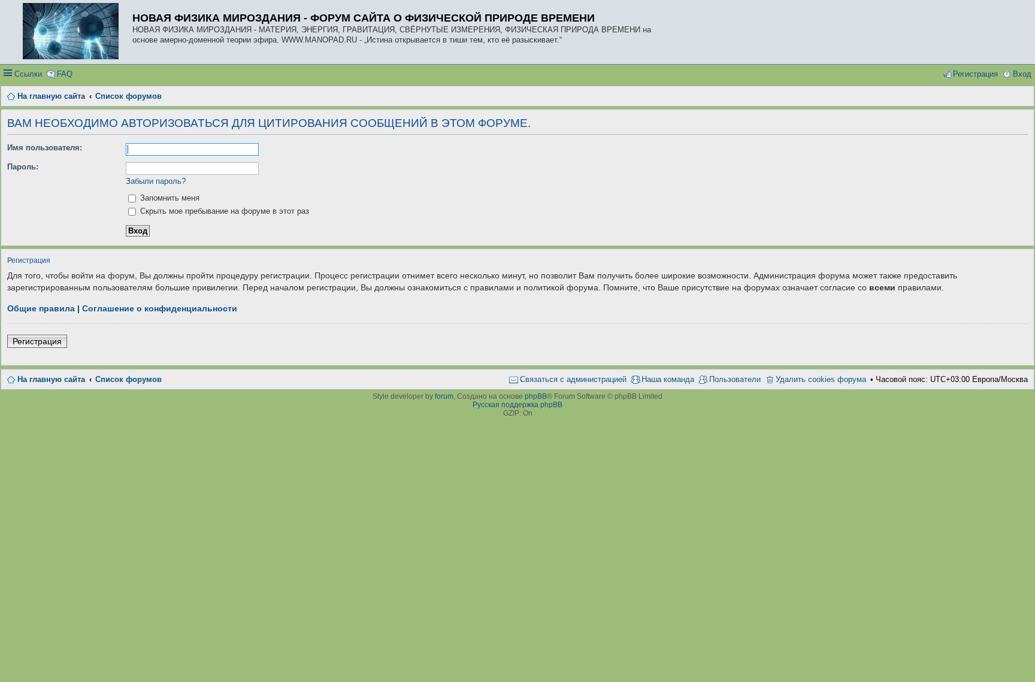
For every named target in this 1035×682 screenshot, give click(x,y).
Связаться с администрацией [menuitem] (573, 379)
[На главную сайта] (73, 32)
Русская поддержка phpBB (517, 405)
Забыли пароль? (156, 181)
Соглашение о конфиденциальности (159, 308)
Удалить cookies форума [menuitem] (821, 379)
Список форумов (128, 379)
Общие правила (41, 308)
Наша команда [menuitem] (667, 379)
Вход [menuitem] (1022, 73)
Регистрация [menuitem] (975, 73)
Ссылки (28, 73)
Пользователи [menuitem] (735, 379)
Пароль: (22, 166)
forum (444, 396)
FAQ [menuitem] (64, 73)
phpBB (536, 396)
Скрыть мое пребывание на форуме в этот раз (223, 211)
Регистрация (37, 341)
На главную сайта (51, 379)
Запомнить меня (168, 197)
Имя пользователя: (44, 147)
